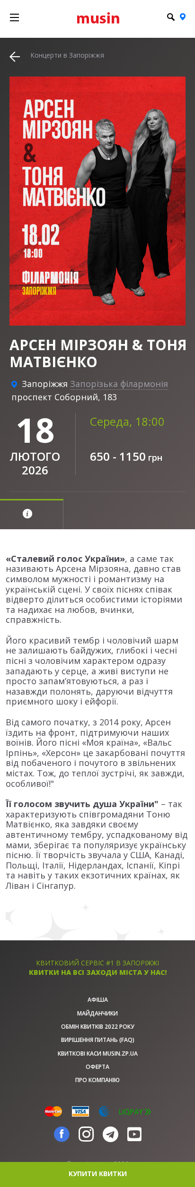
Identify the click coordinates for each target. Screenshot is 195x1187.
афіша (98, 1000)
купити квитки (98, 1173)
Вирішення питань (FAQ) (97, 1040)
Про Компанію (97, 1080)
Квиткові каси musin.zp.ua (98, 1053)
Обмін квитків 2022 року (97, 1027)
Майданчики (97, 1013)
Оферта (97, 1067)
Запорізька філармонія (119, 383)
